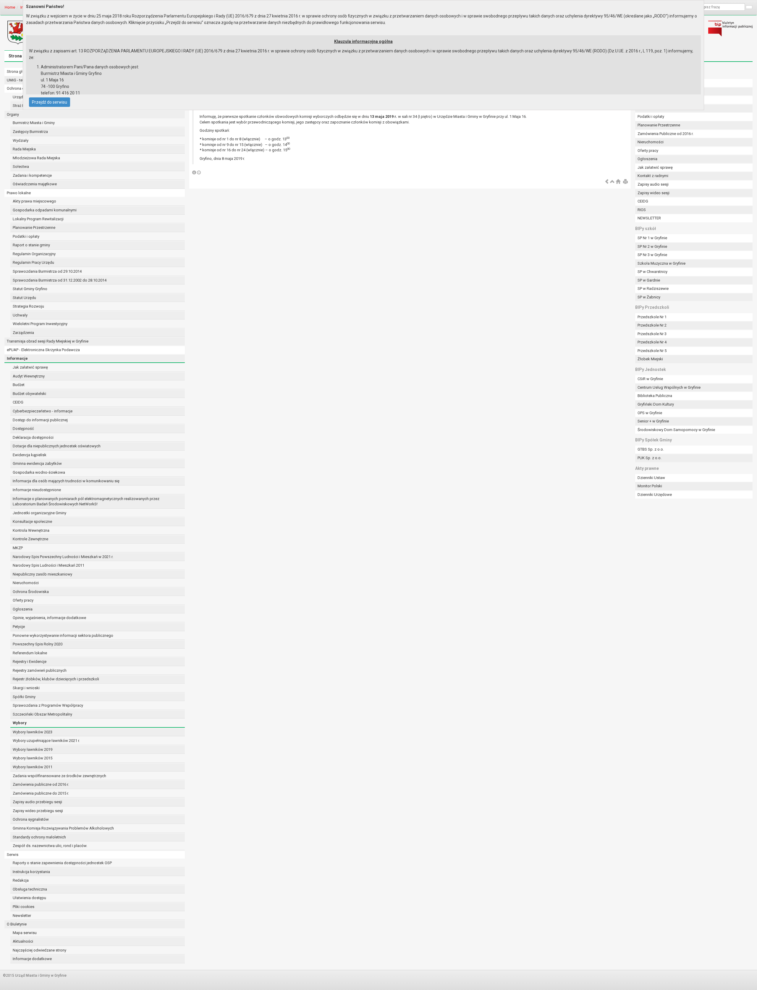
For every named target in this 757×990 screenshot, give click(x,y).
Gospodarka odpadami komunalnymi (45, 210)
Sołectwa (21, 166)
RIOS (642, 210)
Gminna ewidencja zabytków (37, 463)
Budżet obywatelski (29, 393)
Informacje (17, 358)
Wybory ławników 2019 (32, 749)
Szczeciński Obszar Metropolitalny (42, 714)
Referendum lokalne (30, 653)
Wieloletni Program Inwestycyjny (40, 324)
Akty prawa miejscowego (34, 201)
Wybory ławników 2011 (32, 767)
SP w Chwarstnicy (652, 271)
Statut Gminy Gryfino (30, 289)
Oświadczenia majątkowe (35, 184)
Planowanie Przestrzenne (34, 227)
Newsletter (22, 915)
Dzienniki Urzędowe (655, 494)
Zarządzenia (23, 332)
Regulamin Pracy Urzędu (33, 262)
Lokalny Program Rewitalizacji (38, 219)
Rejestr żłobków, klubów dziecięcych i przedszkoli (56, 679)
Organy (13, 114)
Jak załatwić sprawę (30, 367)
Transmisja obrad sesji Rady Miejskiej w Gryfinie (47, 341)
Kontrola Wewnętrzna (31, 530)
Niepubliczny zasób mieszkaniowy (42, 574)
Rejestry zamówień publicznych (40, 670)
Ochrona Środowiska (31, 591)
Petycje (19, 626)
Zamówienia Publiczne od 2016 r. (665, 133)
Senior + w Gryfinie (653, 421)
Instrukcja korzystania (31, 872)
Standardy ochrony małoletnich (39, 837)
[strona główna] (618, 182)
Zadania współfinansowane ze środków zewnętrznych (59, 776)
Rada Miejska (24, 149)
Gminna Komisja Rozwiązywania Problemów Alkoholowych (63, 828)
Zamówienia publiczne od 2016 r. (41, 784)
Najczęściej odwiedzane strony (39, 950)
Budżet (19, 384)
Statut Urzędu (24, 297)
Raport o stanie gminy (31, 245)
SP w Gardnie (649, 280)
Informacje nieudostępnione (37, 490)
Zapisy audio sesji (653, 184)
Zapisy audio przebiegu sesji (37, 802)
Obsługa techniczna (30, 889)
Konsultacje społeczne (32, 521)
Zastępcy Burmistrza (30, 131)
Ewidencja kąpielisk (29, 455)
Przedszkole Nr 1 (652, 317)
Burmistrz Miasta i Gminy (34, 122)
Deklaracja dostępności (33, 437)
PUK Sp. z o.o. (649, 458)
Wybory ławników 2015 (32, 758)
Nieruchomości (26, 583)
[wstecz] (606, 182)
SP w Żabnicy (649, 297)
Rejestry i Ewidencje (29, 661)
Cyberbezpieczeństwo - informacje (42, 411)
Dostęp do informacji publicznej (40, 420)
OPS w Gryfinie (650, 413)
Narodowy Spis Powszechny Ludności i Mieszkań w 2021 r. (63, 557)
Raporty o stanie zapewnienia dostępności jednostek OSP (62, 863)
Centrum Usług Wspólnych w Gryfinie (669, 387)
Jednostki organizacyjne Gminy (39, 513)
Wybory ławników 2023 (32, 732)
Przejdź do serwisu (49, 102)
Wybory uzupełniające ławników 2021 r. (46, 740)
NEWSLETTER (649, 218)
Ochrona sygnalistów (31, 819)
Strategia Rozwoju (28, 306)
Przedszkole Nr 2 (652, 325)
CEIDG (18, 402)
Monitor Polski (650, 486)
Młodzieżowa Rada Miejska (36, 158)
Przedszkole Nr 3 (652, 334)
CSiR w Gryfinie (650, 379)
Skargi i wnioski (26, 688)
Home (10, 7)
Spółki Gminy (24, 697)
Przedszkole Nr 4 (652, 342)
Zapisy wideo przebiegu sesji (38, 811)
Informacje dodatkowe (32, 959)
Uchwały (20, 315)
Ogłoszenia (23, 609)
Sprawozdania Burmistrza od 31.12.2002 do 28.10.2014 (59, 280)
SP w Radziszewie (653, 288)
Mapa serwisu (25, 932)
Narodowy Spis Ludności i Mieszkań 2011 (48, 565)
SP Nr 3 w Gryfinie (652, 255)
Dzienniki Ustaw (651, 477)
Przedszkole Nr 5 (652, 350)
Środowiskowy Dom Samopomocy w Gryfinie (676, 429)
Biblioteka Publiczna (655, 395)
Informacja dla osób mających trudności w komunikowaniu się (66, 481)
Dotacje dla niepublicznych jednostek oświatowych (57, 446)
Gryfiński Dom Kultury (656, 404)
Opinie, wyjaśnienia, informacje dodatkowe (49, 617)
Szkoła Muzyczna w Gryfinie (661, 263)
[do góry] (612, 182)
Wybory (20, 723)
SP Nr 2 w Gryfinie (652, 246)
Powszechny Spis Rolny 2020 (37, 644)
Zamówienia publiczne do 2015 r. (41, 793)
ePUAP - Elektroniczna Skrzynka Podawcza (43, 350)
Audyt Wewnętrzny (29, 376)
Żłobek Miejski (650, 359)
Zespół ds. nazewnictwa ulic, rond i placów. (50, 845)
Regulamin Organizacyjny (34, 254)
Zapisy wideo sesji (653, 193)
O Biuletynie (17, 924)
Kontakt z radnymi (653, 175)
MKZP (18, 548)
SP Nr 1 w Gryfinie (652, 238)
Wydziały (20, 140)
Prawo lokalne (19, 193)
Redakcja (21, 880)
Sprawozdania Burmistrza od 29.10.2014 (47, 271)
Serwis (12, 854)
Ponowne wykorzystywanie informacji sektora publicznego (63, 635)
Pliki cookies (23, 906)
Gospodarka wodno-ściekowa (39, 472)
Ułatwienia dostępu (29, 898)
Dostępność (23, 428)
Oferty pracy (23, 600)
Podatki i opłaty (26, 236)
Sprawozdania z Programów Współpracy (48, 705)
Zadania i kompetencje (32, 175)
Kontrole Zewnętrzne (30, 539)
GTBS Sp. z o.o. (651, 449)
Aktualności (23, 941)
